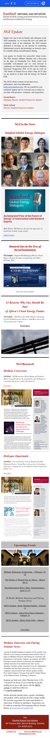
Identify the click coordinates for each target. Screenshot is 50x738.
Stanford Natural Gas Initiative (25, 720)
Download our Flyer (27, 734)
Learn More (25, 630)
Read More (25, 326)
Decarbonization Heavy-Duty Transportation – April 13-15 (25, 589)
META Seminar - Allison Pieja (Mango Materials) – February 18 (25, 614)
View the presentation (25, 292)
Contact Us (11, 731)
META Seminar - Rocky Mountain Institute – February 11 (25, 606)
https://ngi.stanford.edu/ (13, 86)
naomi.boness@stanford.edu (22, 708)
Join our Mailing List (33, 731)
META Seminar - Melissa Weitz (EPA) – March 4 (25, 620)
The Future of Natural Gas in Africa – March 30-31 (25, 581)
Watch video (9, 235)
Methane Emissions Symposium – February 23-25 (25, 573)
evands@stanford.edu (14, 690)
